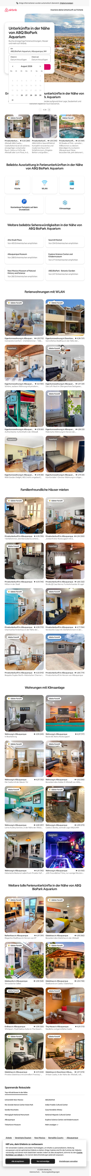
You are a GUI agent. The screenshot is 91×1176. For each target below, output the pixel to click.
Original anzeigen (66, 3)
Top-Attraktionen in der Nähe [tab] (16, 1092)
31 (12, 100)
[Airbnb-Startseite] (11, 10)
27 (26, 95)
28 (31, 95)
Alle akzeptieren (17, 1161)
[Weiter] (49, 110)
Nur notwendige (43, 1161)
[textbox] (19, 59)
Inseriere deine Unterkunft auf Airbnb (67, 10)
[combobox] (30, 51)
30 (40, 95)
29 (36, 95)
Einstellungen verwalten (68, 1161)
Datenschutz (35, 1172)
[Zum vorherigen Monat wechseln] (13, 66)
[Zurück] (40, 110)
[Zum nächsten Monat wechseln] (40, 66)
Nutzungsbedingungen (51, 1172)
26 (22, 95)
